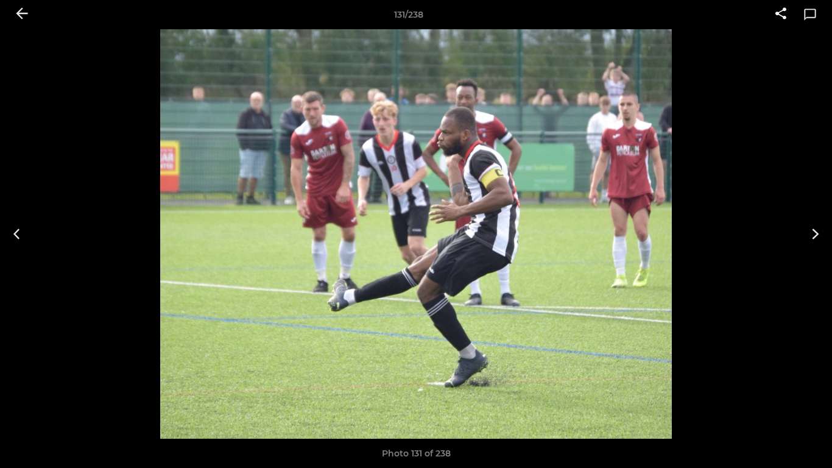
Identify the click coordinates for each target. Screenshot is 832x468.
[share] (781, 14)
